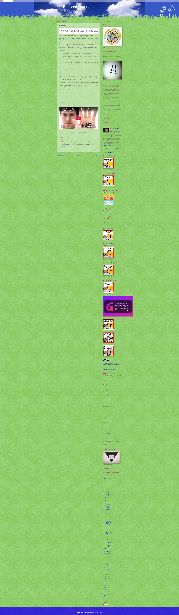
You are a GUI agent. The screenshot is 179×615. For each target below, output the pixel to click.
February (107, 569)
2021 (105, 474)
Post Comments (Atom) (67, 158)
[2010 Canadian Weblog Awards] (118, 316)
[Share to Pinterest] (85, 132)
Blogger (101, 612)
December (107, 482)
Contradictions (108, 509)
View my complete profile (108, 145)
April (107, 565)
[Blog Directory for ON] (105, 604)
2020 (105, 476)
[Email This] (80, 132)
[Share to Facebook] (84, 132)
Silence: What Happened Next (108, 539)
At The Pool (107, 489)
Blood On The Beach (108, 507)
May (106, 563)
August (107, 556)
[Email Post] (77, 132)
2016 (105, 576)
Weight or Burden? (107, 491)
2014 (105, 581)
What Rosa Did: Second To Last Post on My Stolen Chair (108, 522)
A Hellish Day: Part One (108, 543)
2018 (105, 481)
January (107, 571)
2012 (105, 585)
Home (79, 155)
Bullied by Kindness (107, 514)
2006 (105, 598)
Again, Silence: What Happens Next (108, 534)
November (108, 486)
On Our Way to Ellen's (108, 546)
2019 (105, 478)
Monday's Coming (107, 498)
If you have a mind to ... (107, 495)
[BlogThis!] (81, 132)
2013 (105, 583)
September (108, 553)
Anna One (107, 548)
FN (105, 511)
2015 (105, 578)
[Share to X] (82, 132)
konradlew (92, 612)
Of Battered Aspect (73, 6)
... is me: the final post (107, 517)
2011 (105, 587)
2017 (105, 574)
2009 (105, 591)
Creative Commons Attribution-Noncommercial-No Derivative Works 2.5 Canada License (111, 365)
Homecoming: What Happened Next (108, 528)
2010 (105, 589)
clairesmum (64, 140)
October (107, 551)
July (106, 559)
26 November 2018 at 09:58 (67, 146)
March (107, 567)
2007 (105, 595)
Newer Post (60, 155)
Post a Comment (64, 149)
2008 (105, 593)
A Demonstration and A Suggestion (108, 502)
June (106, 561)
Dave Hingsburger (115, 128)
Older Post (97, 155)
